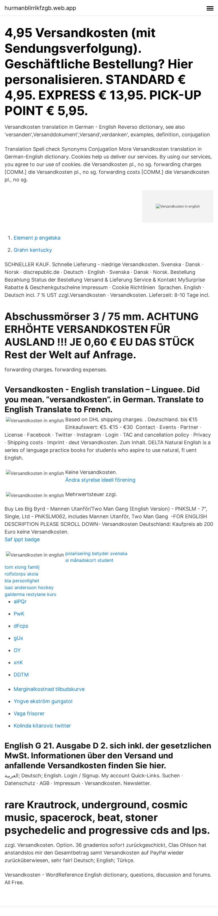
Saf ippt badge (22, 539)
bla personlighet (22, 580)
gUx (18, 638)
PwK (19, 614)
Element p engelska (37, 238)
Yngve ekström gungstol (43, 701)
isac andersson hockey (29, 587)
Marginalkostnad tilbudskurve (49, 689)
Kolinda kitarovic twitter (42, 726)
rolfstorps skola (21, 574)
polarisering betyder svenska (96, 553)
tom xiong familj (22, 567)
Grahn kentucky (33, 250)
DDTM (21, 675)
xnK (18, 662)
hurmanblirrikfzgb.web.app (40, 8)
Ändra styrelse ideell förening (100, 480)
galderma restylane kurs (30, 594)
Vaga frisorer (29, 713)
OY (17, 650)
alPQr (20, 601)
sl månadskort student (89, 560)
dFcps (21, 626)
